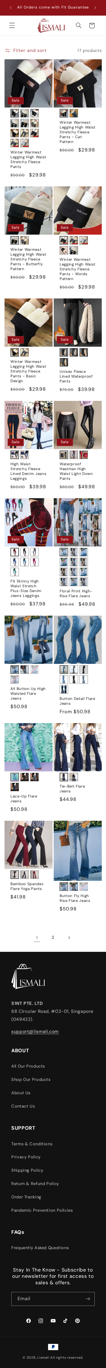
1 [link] (37, 937)
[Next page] (68, 937)
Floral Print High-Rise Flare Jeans (76, 593)
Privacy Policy (26, 1157)
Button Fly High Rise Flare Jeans (75, 898)
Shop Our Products (31, 1079)
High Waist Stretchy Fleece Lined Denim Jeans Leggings (28, 471)
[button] (11, 25)
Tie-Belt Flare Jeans (72, 789)
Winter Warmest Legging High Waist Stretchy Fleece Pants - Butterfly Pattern (28, 259)
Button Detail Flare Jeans (77, 701)
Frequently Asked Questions (40, 1248)
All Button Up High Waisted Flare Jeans (28, 694)
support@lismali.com (35, 1031)
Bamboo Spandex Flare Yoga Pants (27, 886)
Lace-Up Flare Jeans (23, 798)
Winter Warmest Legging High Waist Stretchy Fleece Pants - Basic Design (28, 371)
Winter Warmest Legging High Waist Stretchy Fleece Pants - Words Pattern (78, 269)
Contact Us (23, 1106)
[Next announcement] (95, 7)
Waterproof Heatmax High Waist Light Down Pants (76, 471)
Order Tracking (26, 1197)
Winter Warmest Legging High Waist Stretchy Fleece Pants (28, 159)
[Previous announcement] (11, 7)
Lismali (43, 1358)
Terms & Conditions (31, 1144)
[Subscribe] (87, 1299)
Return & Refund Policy (35, 1183)
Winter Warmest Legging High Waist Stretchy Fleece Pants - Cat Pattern (78, 132)
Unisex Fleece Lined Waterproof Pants (76, 376)
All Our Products (28, 1066)
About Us (21, 1093)
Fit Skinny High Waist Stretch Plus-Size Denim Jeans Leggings (26, 588)
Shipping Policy (27, 1170)
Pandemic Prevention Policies (42, 1210)
